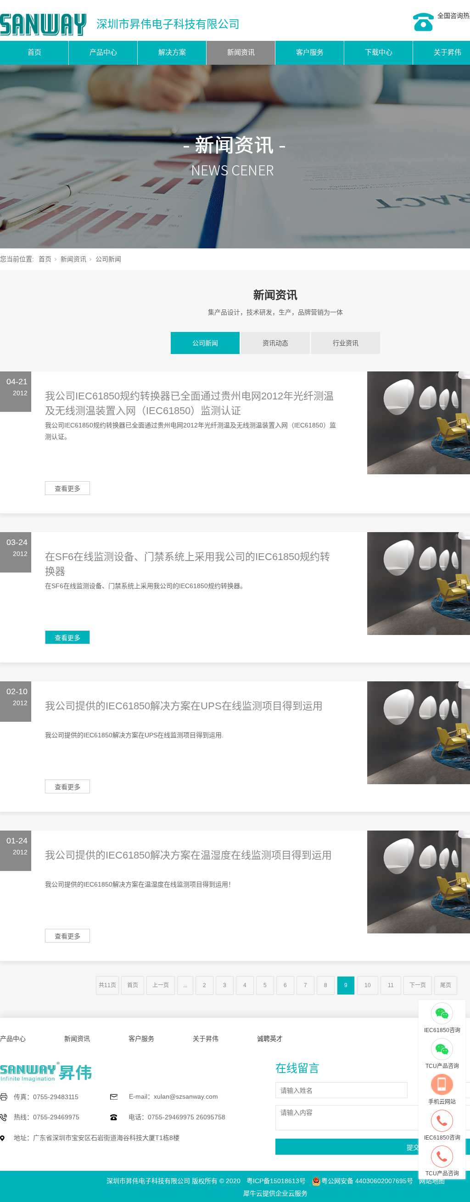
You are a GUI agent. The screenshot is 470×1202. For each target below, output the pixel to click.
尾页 (445, 985)
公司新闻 (205, 343)
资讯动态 (275, 343)
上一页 (160, 985)
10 (367, 985)
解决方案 (172, 52)
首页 (34, 52)
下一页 (417, 985)
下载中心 (378, 52)
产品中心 (103, 52)
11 (391, 985)
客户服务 (310, 52)
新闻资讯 (241, 52)
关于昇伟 (205, 1038)
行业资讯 (345, 343)
